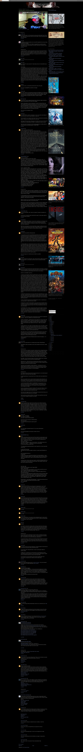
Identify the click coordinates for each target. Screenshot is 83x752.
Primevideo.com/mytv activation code (26, 684)
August (51, 324)
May (51, 328)
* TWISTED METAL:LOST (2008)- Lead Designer (55, 53)
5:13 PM (22, 38)
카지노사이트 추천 (23, 725)
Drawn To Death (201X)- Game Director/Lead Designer (55, 50)
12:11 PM (22, 265)
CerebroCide (22, 128)
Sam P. (22, 58)
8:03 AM (22, 229)
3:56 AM (22, 692)
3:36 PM (22, 399)
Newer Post (20, 745)
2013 (50, 319)
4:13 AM (22, 718)
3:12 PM (22, 369)
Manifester (22, 507)
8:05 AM (22, 255)
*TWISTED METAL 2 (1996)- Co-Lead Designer (55, 68)
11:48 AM (22, 520)
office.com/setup (36, 563)
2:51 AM (22, 723)
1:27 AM (22, 154)
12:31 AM (22, 586)
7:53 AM (22, 531)
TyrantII (22, 113)
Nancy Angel (22, 602)
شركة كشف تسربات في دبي (24, 690)
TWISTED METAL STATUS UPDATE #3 (56, 335)
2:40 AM (22, 676)
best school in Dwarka (24, 704)
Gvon (21, 40)
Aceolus (22, 263)
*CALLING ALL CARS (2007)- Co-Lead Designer (55, 54)
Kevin (21, 257)
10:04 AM (22, 564)
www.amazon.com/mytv (24, 643)
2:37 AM (22, 482)
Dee (21, 84)
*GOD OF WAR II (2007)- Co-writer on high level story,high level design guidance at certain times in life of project (56, 56)
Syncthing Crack (23, 661)
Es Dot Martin (23, 401)
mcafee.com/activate (36, 562)
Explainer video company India (25, 652)
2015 (50, 318)
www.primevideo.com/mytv (24, 683)
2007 (50, 348)
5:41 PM (22, 47)
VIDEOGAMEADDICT (24, 156)
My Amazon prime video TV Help (26, 641)
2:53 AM (22, 742)
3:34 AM (22, 653)
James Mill (22, 614)
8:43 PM (22, 126)
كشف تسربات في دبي (24, 691)
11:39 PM (22, 637)
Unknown (22, 91)
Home (33, 745)
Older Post (46, 745)
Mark (21, 522)
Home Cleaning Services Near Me (26, 622)
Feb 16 (52, 340)
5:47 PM (22, 543)
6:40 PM (22, 56)
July (51, 325)
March (51, 330)
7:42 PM (22, 82)
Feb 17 (52, 339)
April (51, 329)
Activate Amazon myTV (24, 611)
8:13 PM (22, 96)
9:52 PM (22, 605)
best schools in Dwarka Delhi (25, 700)
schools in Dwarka (23, 701)
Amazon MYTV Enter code (26, 644)
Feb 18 (52, 338)
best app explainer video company (34, 651)
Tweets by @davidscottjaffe (52, 10)
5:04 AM (22, 208)
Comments (51, 312)
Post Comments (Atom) (26, 747)
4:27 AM (22, 612)
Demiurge (22, 315)
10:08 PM (22, 412)
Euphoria (22, 484)
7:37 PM (22, 60)
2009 (50, 346)
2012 (50, 320)
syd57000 (22, 425)
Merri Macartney (23, 621)
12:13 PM (22, 313)
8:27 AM (22, 494)
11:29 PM (22, 619)
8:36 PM (22, 111)
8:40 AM (22, 505)
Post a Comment (21, 744)
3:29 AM (22, 575)
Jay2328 (22, 231)
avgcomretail (22, 577)
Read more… (22, 682)
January (51, 342)
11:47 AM (22, 513)
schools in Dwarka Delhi (24, 703)
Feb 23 (52, 334)
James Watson (23, 664)
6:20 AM (22, 217)
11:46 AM (22, 509)
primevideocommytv (23, 588)
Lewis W (22, 341)
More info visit (23, 598)
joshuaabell (22, 219)
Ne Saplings (22, 707)
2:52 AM (22, 732)
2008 (50, 347)
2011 (50, 343)
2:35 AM (22, 432)
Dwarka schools (23, 702)
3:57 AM (22, 705)
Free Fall (22, 545)
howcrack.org (23, 660)
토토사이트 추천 (23, 720)
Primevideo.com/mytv (24, 685)
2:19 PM (22, 346)
